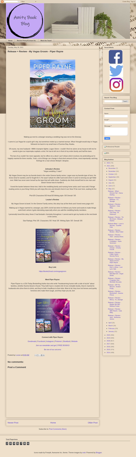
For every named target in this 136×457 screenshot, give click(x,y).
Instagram (50, 341)
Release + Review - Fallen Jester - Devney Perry (114, 254)
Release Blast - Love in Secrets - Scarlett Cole (116, 225)
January (111, 331)
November (112, 171)
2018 (108, 341)
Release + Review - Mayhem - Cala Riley (114, 206)
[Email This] (36, 355)
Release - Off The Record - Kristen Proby (114, 286)
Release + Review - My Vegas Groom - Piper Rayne (116, 260)
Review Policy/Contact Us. (26, 40)
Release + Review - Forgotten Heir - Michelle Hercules (115, 280)
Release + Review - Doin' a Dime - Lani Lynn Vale (115, 267)
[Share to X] (40, 355)
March (110, 325)
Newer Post (13, 423)
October (111, 174)
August (111, 180)
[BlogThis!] (38, 355)
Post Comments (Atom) (58, 429)
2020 (108, 335)
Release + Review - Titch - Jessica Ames (115, 235)
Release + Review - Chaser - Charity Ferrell (114, 247)
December (112, 168)
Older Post (93, 423)
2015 (108, 349)
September (112, 177)
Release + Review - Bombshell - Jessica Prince (115, 293)
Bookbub (66, 341)
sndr (84, 452)
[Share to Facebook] (42, 355)
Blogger (99, 452)
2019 (108, 338)
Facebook (41, 341)
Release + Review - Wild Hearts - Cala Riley (115, 310)
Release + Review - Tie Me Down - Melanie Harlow (116, 219)
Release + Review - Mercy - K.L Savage (115, 298)
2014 (108, 352)
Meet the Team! (46, 40)
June (110, 186)
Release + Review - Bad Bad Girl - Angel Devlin (115, 273)
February (111, 328)
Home (10, 40)
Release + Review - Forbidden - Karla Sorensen (114, 241)
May (110, 189)
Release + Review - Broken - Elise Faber (115, 231)
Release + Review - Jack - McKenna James (114, 317)
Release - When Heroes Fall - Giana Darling (115, 193)
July (110, 183)
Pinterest (58, 341)
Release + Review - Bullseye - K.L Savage (114, 199)
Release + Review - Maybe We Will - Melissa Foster (114, 304)
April (110, 323)
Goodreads (32, 341)
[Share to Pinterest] (44, 355)
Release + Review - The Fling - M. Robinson (114, 212)
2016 (108, 346)
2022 (108, 163)
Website (74, 341)
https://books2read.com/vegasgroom (52, 271)
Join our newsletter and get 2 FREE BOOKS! (52, 345)
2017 (108, 344)
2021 (108, 166)
